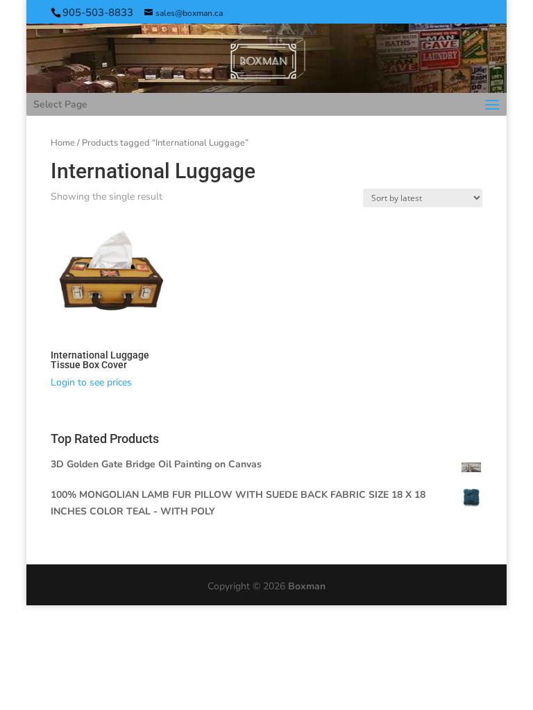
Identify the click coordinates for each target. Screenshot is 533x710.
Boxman (306, 586)
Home (63, 143)
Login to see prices (91, 382)
